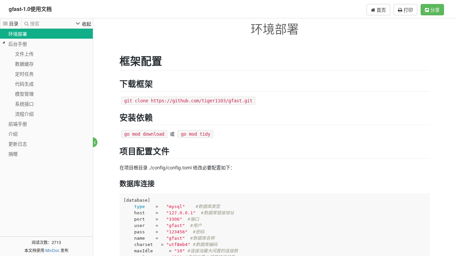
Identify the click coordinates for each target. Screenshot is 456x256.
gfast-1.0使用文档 (30, 9)
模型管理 (24, 93)
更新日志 (17, 143)
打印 (407, 9)
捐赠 (13, 153)
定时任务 (24, 73)
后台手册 (17, 43)
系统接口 (24, 103)
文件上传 (24, 53)
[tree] (46, 94)
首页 (380, 9)
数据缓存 (24, 63)
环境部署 (17, 33)
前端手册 (17, 123)
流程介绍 (24, 113)
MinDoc (52, 250)
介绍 (13, 133)
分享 (434, 9)
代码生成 (24, 83)
